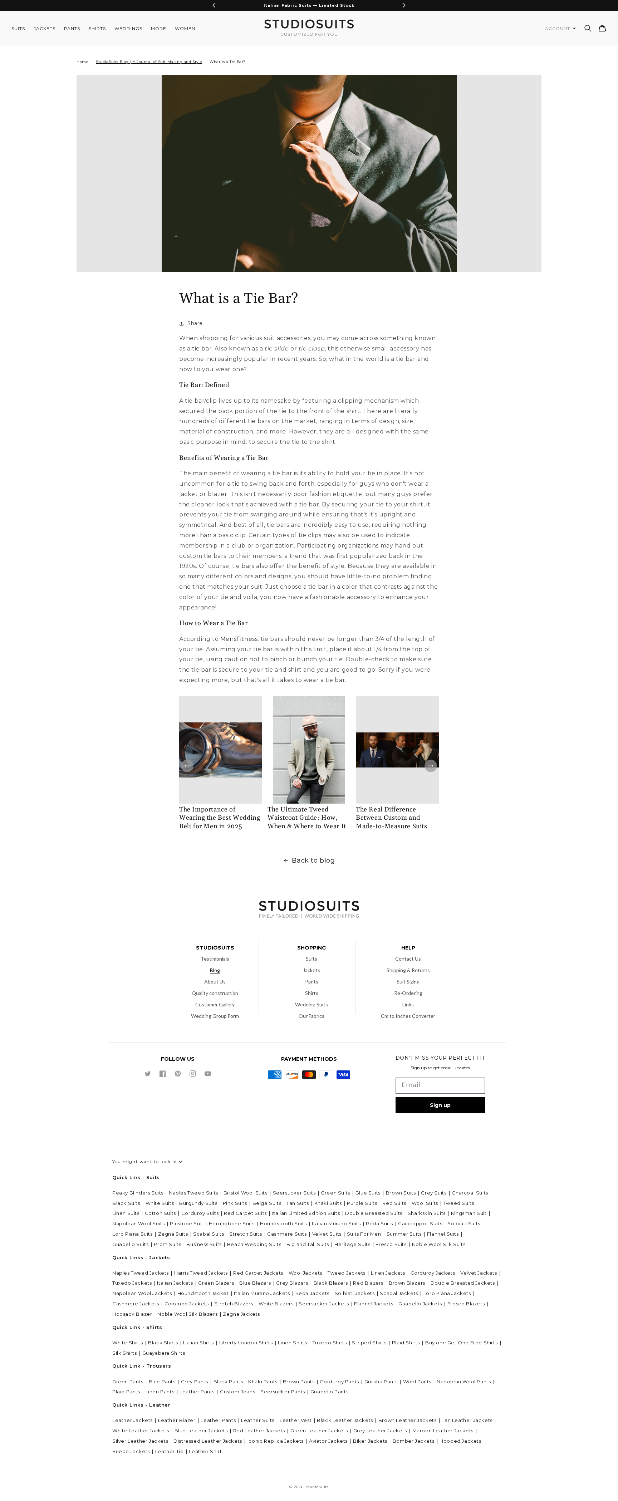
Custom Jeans (237, 1391)
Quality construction (215, 993)
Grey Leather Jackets (380, 1430)
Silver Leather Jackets (140, 1441)
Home (82, 61)
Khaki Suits (328, 1203)
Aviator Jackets (328, 1441)
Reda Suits (379, 1223)
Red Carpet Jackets (258, 1273)
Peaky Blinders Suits (137, 1193)
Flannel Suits (443, 1234)
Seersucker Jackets (324, 1303)
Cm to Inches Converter (408, 1016)
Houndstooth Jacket (203, 1293)
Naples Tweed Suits (193, 1193)
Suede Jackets (131, 1451)
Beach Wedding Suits (254, 1244)
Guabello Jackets (420, 1303)
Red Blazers (368, 1283)
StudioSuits (317, 1487)
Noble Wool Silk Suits (439, 1244)
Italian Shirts (198, 1342)
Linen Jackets (388, 1273)
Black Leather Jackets (345, 1420)
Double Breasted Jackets (463, 1283)
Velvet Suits (327, 1234)
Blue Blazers (255, 1283)
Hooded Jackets (460, 1441)
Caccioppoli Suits (420, 1223)
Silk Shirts (124, 1353)
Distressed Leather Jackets (207, 1441)
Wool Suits (425, 1203)
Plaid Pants (126, 1391)
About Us (215, 981)
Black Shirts (163, 1342)
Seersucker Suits (294, 1193)
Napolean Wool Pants (464, 1381)
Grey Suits (433, 1193)
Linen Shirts (292, 1342)
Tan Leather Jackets (467, 1420)
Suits (311, 959)
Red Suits (394, 1203)
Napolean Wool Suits (138, 1223)
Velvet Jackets (478, 1273)
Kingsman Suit (469, 1213)
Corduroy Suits (200, 1213)
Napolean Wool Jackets (142, 1293)
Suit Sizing (408, 981)
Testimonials (215, 959)
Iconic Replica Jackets (275, 1441)
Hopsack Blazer (132, 1314)
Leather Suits (257, 1420)
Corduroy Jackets (433, 1273)
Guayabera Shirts (163, 1353)
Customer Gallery (215, 1004)
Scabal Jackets (399, 1293)
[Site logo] (309, 910)
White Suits (160, 1203)
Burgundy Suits (198, 1203)
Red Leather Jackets (259, 1430)
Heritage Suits (352, 1244)
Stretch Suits (245, 1234)
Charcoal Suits (470, 1193)
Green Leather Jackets (319, 1430)
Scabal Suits (208, 1234)
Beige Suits (266, 1203)
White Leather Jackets (140, 1430)
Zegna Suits (173, 1234)
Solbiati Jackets (355, 1293)
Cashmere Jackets (135, 1303)
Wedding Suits (311, 1004)
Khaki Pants (263, 1381)
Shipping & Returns (408, 970)
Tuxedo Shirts (330, 1342)
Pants (311, 981)
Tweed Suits (458, 1203)
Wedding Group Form (215, 1016)
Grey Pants (194, 1381)
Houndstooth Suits (283, 1223)
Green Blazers (216, 1283)
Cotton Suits (160, 1213)
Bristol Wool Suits (246, 1193)
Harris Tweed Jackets (201, 1273)
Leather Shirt (205, 1451)
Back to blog (313, 860)
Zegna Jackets (241, 1314)
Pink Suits (235, 1203)
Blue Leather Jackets (201, 1430)
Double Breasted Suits (373, 1213)
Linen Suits (125, 1213)
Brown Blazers (407, 1283)
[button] (588, 28)
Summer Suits (404, 1234)
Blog (215, 970)
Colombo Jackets (187, 1303)
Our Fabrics (311, 1016)
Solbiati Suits (463, 1223)
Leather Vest (296, 1420)
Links (408, 1004)
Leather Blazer (176, 1420)
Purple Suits (362, 1203)
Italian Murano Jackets (262, 1293)
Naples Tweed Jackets (140, 1273)
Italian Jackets (175, 1283)
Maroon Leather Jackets (443, 1430)
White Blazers (276, 1303)
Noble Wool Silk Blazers (187, 1314)
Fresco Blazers (466, 1303)
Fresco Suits (391, 1244)
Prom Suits (167, 1244)
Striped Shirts (369, 1342)
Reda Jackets (312, 1293)
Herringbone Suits (232, 1223)
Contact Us (408, 959)
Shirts (311, 993)
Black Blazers (331, 1283)
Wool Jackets (305, 1273)
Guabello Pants (329, 1391)
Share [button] (195, 323)
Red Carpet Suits (245, 1213)
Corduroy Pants (339, 1381)
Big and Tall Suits (307, 1244)
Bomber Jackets (413, 1441)
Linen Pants (160, 1391)
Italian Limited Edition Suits (306, 1213)
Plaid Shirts (406, 1342)
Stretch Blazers (233, 1303)
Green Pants (127, 1381)
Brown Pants (299, 1381)
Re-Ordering (408, 993)
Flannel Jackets (373, 1303)
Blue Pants (162, 1381)
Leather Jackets (132, 1420)
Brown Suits (401, 1193)
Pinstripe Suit (186, 1223)
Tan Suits (297, 1203)
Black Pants (228, 1381)
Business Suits (203, 1244)
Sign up (440, 1105)
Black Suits (126, 1203)
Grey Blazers (292, 1283)
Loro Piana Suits (132, 1234)
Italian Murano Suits (336, 1223)
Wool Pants (417, 1381)
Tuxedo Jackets (132, 1283)
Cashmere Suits (286, 1234)
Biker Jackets (370, 1441)
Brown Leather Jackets (407, 1420)
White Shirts (127, 1342)
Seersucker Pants (282, 1391)
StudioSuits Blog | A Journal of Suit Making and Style (149, 61)
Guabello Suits (130, 1244)
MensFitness (239, 639)
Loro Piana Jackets (447, 1293)
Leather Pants (197, 1391)
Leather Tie (169, 1451)
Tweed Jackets (347, 1273)
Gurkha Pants (381, 1381)
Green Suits (335, 1193)
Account (558, 28)
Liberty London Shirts (246, 1342)
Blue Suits (368, 1193)
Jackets (311, 970)
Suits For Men (364, 1234)
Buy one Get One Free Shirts (461, 1342)
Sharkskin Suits (427, 1213)
